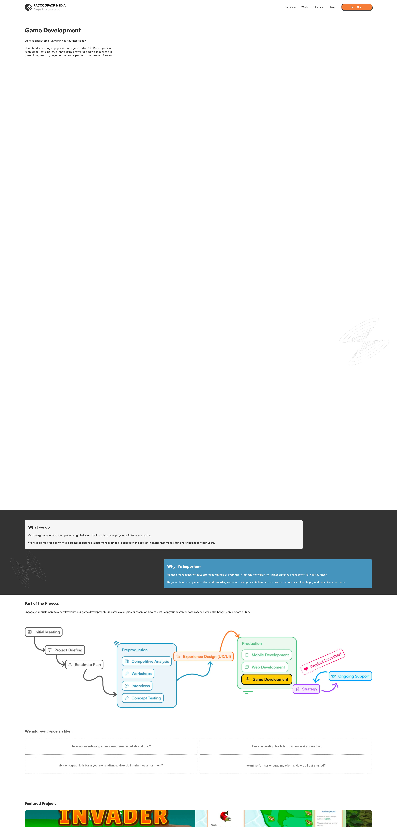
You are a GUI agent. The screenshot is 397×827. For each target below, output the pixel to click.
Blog (332, 6)
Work (304, 6)
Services (291, 6)
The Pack (318, 6)
